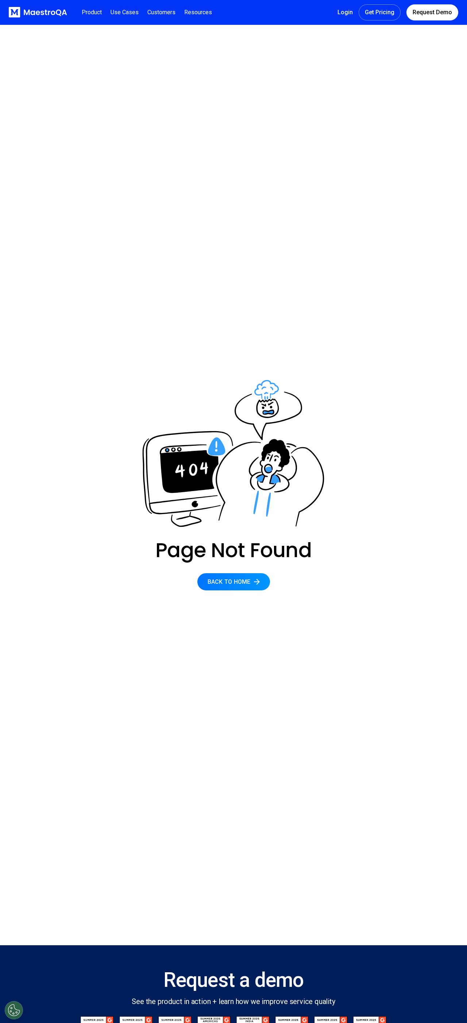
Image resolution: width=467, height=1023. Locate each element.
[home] (38, 12)
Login (345, 12)
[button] (92, 12)
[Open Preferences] (14, 1010)
